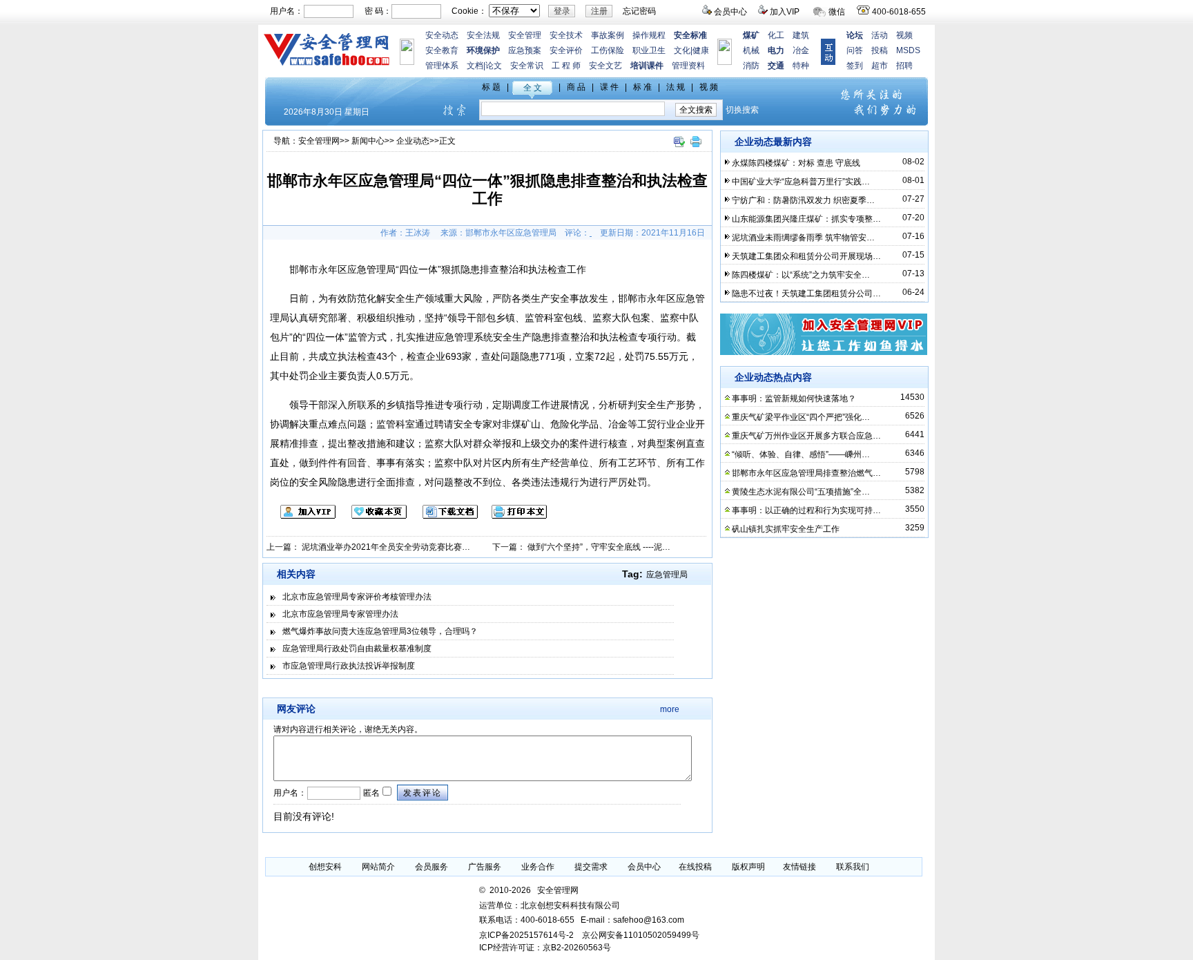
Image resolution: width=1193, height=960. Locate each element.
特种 (801, 65)
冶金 (801, 50)
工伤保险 (607, 50)
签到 (854, 65)
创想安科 (325, 867)
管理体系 (441, 65)
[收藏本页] (372, 516)
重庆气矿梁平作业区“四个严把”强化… (801, 417)
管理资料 (688, 65)
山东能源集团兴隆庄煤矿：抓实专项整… (806, 219)
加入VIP (784, 12)
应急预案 (524, 50)
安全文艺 (605, 65)
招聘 (904, 65)
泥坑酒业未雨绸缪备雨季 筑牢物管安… (803, 237)
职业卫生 (649, 50)
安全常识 (526, 65)
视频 (904, 35)
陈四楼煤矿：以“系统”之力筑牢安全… (801, 275)
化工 (776, 35)
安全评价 (566, 50)
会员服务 (431, 867)
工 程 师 (566, 65)
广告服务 (484, 867)
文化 (682, 50)
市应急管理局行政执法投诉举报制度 (348, 666)
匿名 (370, 793)
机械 (751, 50)
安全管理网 (319, 141)
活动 (879, 35)
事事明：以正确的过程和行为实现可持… (806, 510)
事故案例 (607, 35)
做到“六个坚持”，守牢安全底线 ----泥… (598, 547)
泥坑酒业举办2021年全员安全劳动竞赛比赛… (386, 547)
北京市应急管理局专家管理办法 (340, 614)
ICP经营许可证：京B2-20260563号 (545, 947)
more (669, 709)
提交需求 (591, 867)
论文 (493, 65)
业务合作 (537, 867)
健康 (700, 50)
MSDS (908, 50)
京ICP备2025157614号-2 (526, 935)
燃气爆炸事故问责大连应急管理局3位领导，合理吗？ (380, 631)
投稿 (879, 50)
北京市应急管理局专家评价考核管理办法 (356, 597)
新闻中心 (368, 141)
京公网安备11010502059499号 (640, 935)
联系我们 (852, 867)
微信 (836, 12)
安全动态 (441, 35)
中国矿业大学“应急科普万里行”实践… (801, 181)
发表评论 (422, 793)
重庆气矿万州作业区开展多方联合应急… (806, 436)
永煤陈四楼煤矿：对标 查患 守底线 (796, 163)
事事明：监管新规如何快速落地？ (794, 398)
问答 (854, 50)
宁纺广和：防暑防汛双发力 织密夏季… (803, 200)
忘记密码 (639, 11)
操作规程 (649, 35)
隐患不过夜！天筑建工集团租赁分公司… (806, 293)
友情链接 (799, 867)
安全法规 (483, 35)
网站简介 (378, 867)
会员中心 (730, 12)
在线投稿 (695, 867)
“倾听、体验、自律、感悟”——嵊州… (801, 454)
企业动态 (412, 141)
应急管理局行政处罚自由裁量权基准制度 (356, 648)
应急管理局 (667, 574)
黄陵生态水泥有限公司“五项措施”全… (801, 492)
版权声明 (748, 867)
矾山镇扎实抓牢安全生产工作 (786, 529)
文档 (475, 65)
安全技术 (566, 35)
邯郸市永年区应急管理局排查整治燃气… (806, 473)
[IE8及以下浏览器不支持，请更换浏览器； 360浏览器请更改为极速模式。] (678, 148)
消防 (751, 65)
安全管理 (524, 35)
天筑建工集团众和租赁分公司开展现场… (806, 256)
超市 (879, 65)
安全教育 (441, 50)
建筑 (801, 35)
